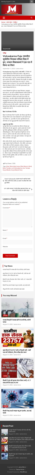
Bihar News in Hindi (26, 166)
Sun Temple (26, 168)
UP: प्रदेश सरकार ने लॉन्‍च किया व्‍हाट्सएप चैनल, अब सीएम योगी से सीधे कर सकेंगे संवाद (17, 189)
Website (5, 246)
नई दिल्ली (5, 345)
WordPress (23, 472)
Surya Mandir (7, 170)
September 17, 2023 (9, 68)
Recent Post (8, 426)
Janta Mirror (22, 467)
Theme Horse (20, 469)
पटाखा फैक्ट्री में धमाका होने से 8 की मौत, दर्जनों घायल (16, 269)
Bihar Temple (7, 168)
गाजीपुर (4, 53)
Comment (6, 208)
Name (5, 230)
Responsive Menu (32, 1)
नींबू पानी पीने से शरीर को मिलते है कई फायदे (13, 289)
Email (5, 238)
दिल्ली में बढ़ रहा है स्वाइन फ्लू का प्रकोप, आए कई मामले (16, 285)
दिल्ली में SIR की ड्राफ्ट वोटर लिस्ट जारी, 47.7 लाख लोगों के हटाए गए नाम (20, 447)
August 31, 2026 (7, 324)
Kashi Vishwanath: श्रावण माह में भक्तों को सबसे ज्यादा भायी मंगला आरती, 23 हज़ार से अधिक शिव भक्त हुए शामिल (18, 181)
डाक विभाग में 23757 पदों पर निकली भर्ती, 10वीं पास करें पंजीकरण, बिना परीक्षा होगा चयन (21, 439)
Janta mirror (19, 68)
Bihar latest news (15, 166)
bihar (7, 166)
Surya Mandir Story (16, 170)
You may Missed (10, 295)
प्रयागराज (5, 315)
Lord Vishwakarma (16, 168)
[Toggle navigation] (3, 18)
